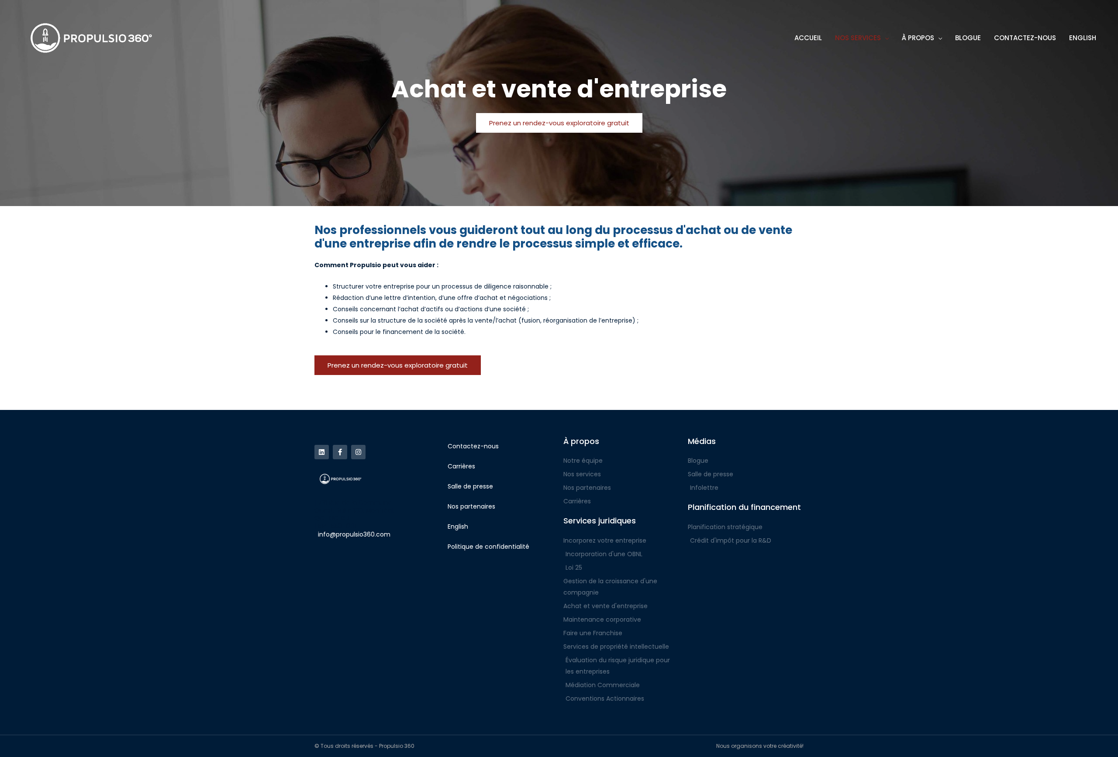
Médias (702, 441)
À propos (581, 441)
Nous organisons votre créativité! (760, 746)
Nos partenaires (471, 506)
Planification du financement (744, 507)
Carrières (461, 466)
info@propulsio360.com (354, 534)
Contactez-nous (473, 446)
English (458, 526)
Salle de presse (470, 486)
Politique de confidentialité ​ (489, 546)
